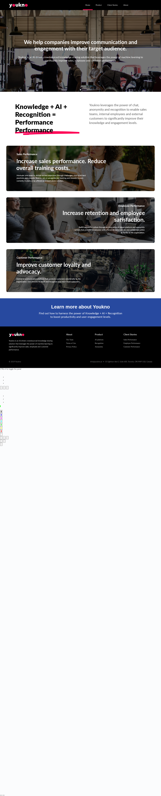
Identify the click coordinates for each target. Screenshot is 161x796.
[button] (77, 89)
